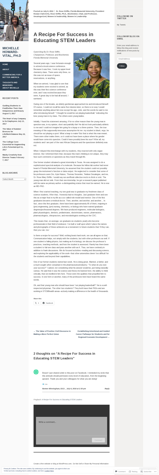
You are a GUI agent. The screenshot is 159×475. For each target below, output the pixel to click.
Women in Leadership (77, 16)
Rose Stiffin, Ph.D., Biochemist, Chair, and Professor (73, 14)
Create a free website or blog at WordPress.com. (53, 464)
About (5, 69)
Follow (121, 66)
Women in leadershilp (56, 16)
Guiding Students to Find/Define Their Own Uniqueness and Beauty (13, 108)
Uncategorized (40, 16)
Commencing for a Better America (12, 76)
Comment (98, 440)
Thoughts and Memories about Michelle (10, 85)
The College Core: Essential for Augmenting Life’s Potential (13, 144)
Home (5, 64)
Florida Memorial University (82, 11)
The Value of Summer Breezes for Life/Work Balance (11, 131)
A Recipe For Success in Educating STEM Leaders (62, 400)
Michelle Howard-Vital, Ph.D (11, 51)
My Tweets (121, 25)
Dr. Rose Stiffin (62, 11)
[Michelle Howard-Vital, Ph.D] (14, 40)
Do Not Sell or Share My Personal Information (91, 464)
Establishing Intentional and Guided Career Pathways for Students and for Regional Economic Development (93, 334)
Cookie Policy (49, 471)
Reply (107, 389)
